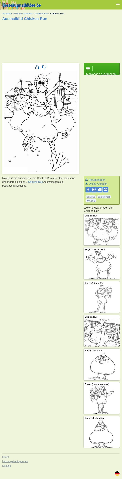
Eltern (5, 457)
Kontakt (6, 465)
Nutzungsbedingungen (15, 461)
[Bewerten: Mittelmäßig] (44, 68)
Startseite (7, 13)
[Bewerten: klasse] (37, 68)
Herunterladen (97, 179)
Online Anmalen (98, 183)
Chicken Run (41, 13)
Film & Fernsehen (23, 13)
